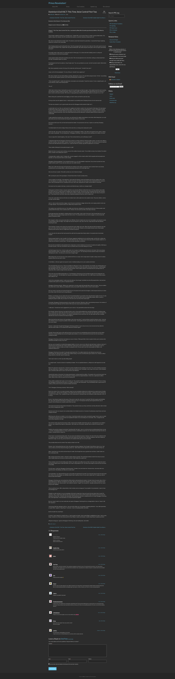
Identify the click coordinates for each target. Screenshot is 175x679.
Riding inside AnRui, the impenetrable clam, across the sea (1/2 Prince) (118, 64)
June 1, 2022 (100, 534)
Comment (51, 643)
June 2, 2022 (100, 564)
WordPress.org (113, 102)
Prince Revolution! (57, 3)
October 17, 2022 (100, 630)
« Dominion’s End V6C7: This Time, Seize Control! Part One (62, 17)
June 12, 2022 (100, 612)
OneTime (64, 639)
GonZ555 (55, 535)
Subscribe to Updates (115, 79)
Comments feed (113, 100)
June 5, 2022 (100, 601)
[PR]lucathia (52, 14)
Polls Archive (117, 72)
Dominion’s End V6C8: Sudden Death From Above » (94, 17)
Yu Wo (84, 676)
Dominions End (62, 14)
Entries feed (112, 98)
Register (111, 94)
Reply (104, 534)
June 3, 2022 (100, 593)
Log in (111, 96)
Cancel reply (70, 639)
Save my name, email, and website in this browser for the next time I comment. (64, 664)
